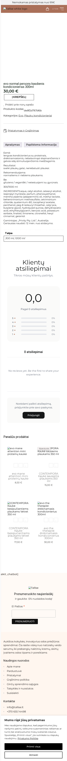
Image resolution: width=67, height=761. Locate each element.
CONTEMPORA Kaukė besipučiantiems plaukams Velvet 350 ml (18, 533)
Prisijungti (34, 415)
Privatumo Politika (28, 738)
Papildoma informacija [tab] (41, 144)
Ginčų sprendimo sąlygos (22, 684)
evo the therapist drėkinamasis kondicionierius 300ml (48, 533)
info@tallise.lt (15, 707)
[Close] (64, 718)
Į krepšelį (19, 97)
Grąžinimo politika (18, 679)
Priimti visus (33, 746)
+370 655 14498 (16, 711)
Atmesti (33, 755)
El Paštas (18, 606)
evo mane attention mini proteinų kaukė (18, 476)
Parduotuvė (14, 671)
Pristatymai (14, 675)
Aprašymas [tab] (12, 144)
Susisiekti (13, 693)
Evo (21, 115)
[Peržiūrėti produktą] (21, 465)
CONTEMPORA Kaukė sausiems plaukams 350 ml (48, 477)
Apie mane (13, 666)
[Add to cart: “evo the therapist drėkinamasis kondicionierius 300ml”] (46, 520)
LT (53, 9)
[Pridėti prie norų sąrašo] (26, 465)
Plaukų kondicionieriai (38, 115)
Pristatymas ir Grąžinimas (23, 130)
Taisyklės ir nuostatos (20, 688)
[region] (33, 738)
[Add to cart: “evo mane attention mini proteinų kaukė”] (16, 465)
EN (56, 9)
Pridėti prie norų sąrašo (19, 104)
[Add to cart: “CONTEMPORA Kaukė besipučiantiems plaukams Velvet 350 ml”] (16, 520)
